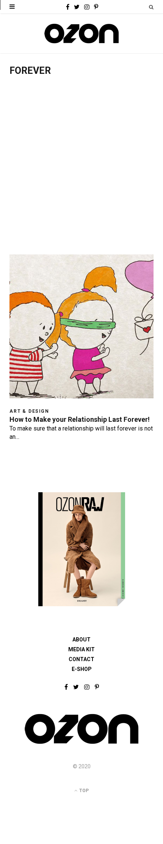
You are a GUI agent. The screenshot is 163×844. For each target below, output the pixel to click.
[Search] (151, 7)
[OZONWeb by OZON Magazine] (81, 33)
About (81, 640)
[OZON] (81, 743)
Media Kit (81, 649)
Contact (81, 659)
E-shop (82, 669)
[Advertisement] (81, 169)
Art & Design (29, 411)
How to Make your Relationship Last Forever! (79, 419)
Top (83, 790)
